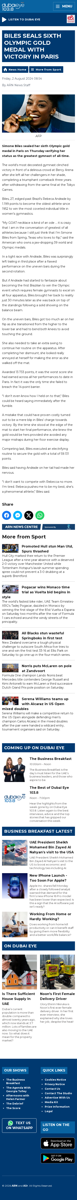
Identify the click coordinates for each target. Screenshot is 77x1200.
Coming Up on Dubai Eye (34, 747)
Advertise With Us (57, 1097)
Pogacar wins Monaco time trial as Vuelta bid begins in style (36, 592)
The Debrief (14, 1103)
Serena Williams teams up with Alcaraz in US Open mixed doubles (35, 704)
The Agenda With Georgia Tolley (18, 1089)
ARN (14, 1185)
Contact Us (52, 1088)
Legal (49, 1111)
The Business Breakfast (15, 1081)
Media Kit (51, 1102)
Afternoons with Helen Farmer (17, 1097)
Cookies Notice (55, 1079)
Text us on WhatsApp (19, 1125)
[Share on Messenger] (17, 515)
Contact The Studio (58, 1093)
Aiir (25, 1185)
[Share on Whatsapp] (39, 515)
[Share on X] (28, 515)
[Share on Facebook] (6, 515)
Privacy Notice (55, 1084)
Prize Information (57, 1106)
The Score (13, 1108)
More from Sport (48, 69)
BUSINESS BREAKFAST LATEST (38, 831)
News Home (17, 69)
